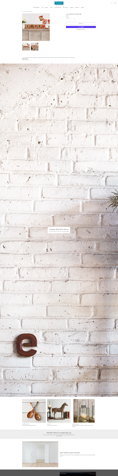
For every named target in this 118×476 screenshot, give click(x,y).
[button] (26, 47)
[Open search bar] (112, 3)
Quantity (67, 17)
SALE (42, 7)
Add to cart (81, 23)
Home (23, 11)
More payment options (81, 29)
